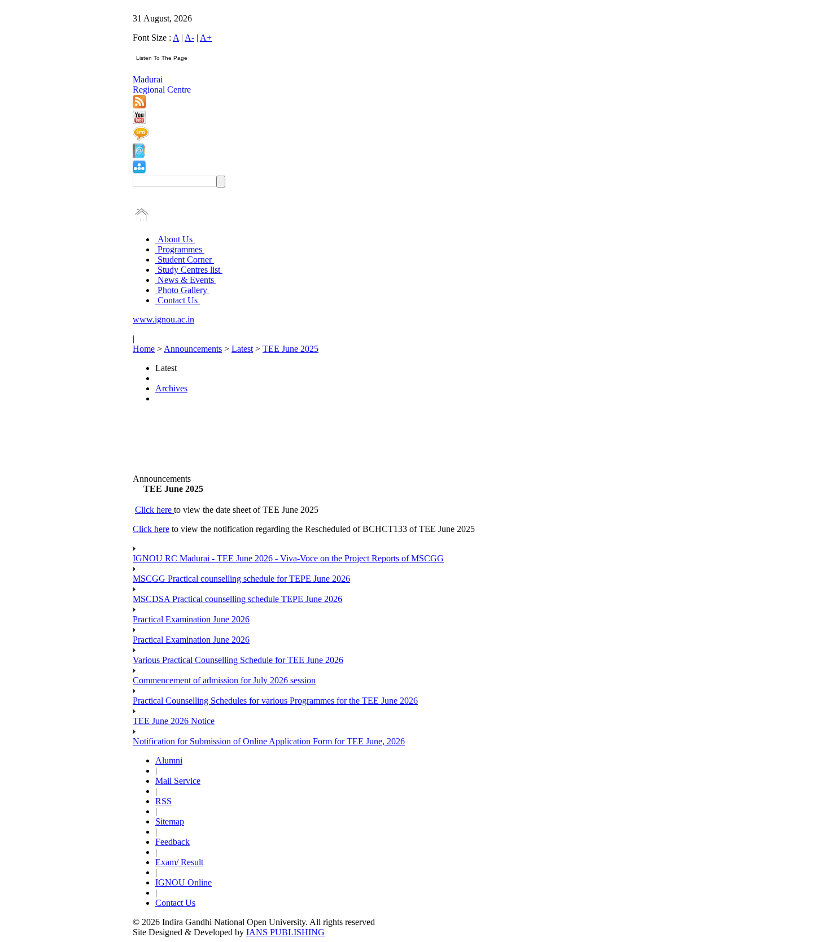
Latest (242, 349)
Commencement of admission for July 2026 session (224, 680)
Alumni (168, 760)
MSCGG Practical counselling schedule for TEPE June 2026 (241, 578)
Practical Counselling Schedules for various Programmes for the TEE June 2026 (275, 700)
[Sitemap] (139, 170)
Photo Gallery (182, 290)
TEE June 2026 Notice (174, 721)
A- (189, 37)
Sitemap (169, 821)
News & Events (185, 280)
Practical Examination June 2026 (191, 619)
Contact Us (177, 300)
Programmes (179, 249)
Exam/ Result (179, 862)
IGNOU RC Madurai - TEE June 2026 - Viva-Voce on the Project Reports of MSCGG (288, 558)
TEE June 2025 (290, 349)
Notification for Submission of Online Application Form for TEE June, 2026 (269, 741)
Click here (154, 509)
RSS (163, 801)
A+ (206, 37)
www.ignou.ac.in (163, 319)
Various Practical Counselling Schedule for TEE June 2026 (238, 660)
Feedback (172, 842)
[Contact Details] (139, 155)
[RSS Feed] (139, 105)
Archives (171, 388)
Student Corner (184, 259)
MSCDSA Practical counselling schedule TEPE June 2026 (237, 599)
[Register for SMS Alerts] (141, 138)
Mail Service (177, 781)
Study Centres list (188, 269)
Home (144, 349)
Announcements (193, 349)
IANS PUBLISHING (285, 932)
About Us (175, 239)
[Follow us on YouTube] (139, 121)
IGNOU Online (183, 882)
